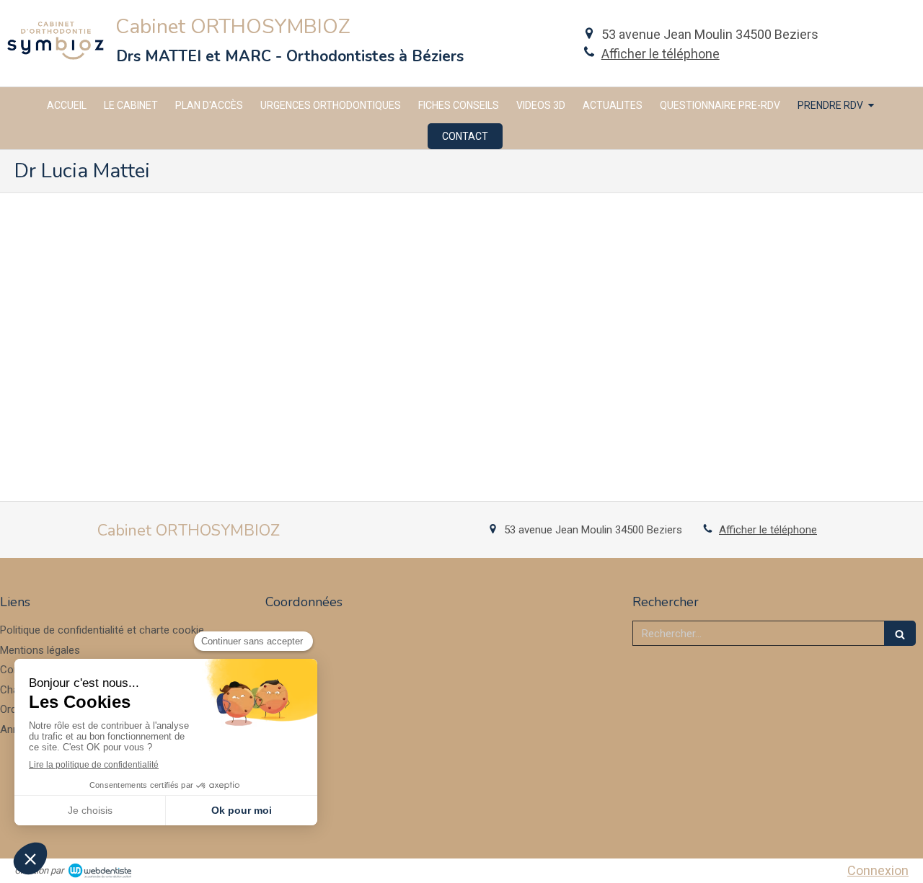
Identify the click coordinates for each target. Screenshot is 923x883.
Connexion (878, 870)
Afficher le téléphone (660, 53)
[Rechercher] (900, 633)
